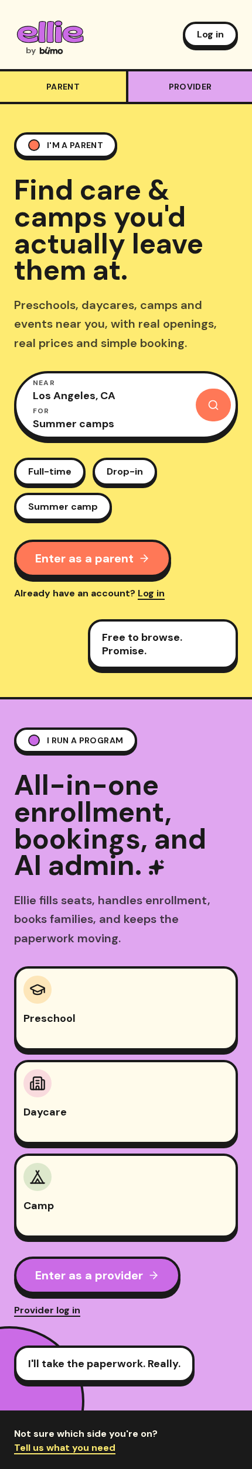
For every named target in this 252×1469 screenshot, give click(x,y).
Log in (210, 34)
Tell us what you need (64, 1447)
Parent (63, 86)
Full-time (49, 471)
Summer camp (63, 506)
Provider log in (47, 1310)
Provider (190, 86)
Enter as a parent (84, 558)
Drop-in (125, 471)
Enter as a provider (89, 1275)
